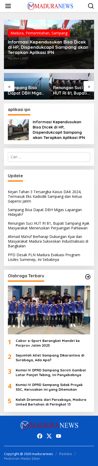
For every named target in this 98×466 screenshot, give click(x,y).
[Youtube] (58, 436)
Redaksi (65, 454)
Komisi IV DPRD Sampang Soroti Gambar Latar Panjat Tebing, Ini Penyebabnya (51, 372)
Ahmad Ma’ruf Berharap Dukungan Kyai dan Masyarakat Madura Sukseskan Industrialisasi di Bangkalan (48, 241)
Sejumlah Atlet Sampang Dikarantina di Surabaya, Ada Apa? (50, 357)
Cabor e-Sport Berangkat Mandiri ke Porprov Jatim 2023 (48, 343)
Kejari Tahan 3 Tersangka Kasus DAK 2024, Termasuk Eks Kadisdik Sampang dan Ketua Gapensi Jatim (45, 196)
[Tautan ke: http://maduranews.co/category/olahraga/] (88, 277)
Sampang (59, 32)
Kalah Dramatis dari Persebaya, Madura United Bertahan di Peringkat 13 (51, 401)
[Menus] (8, 6)
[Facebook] (39, 436)
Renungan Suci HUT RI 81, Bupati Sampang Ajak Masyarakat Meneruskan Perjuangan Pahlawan (70, 90)
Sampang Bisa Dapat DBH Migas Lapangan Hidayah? (26, 90)
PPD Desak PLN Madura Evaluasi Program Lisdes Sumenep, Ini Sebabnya (44, 257)
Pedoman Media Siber (22, 458)
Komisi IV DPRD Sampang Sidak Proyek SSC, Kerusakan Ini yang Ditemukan (49, 387)
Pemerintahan (37, 32)
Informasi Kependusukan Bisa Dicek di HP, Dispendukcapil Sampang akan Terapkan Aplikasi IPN (48, 47)
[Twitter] (49, 436)
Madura (17, 32)
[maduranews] (50, 5)
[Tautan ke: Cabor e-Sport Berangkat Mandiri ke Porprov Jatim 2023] (49, 310)
